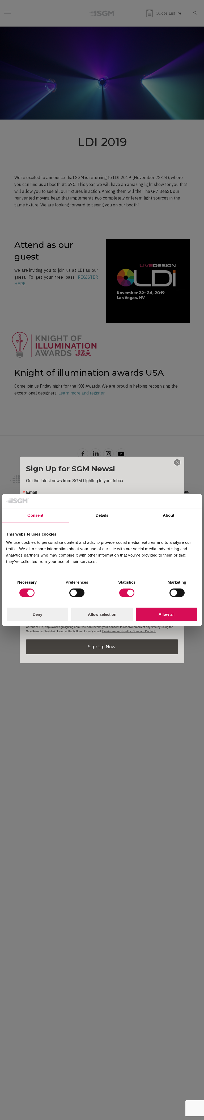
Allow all (167, 614)
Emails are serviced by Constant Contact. (129, 631)
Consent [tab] (35, 515)
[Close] (177, 462)
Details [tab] (102, 515)
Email (31, 492)
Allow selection (102, 614)
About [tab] (169, 515)
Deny (37, 614)
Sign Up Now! (102, 646)
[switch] (76, 592)
